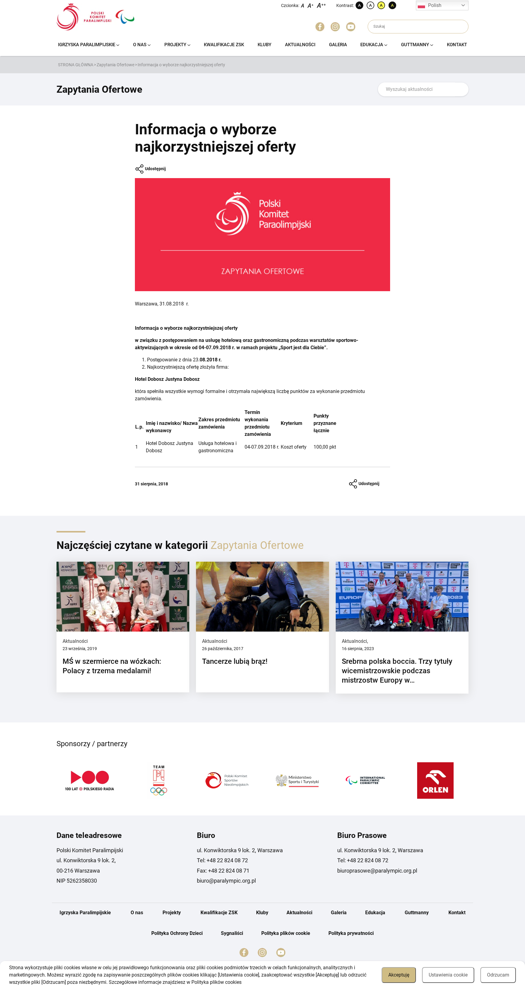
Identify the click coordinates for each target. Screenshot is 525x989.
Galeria (338, 44)
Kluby (264, 44)
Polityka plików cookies (216, 982)
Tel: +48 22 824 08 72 (222, 860)
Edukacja (371, 44)
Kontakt (457, 44)
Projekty (175, 44)
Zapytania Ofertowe (115, 64)
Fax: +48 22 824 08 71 (223, 870)
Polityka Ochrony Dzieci (177, 933)
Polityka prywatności (351, 933)
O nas (139, 44)
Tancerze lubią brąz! (234, 661)
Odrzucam (498, 975)
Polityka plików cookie (285, 933)
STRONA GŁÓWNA (75, 64)
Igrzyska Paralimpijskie (86, 44)
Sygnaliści (232, 933)
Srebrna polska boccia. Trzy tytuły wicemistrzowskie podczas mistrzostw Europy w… (397, 670)
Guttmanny (415, 44)
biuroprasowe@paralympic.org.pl (377, 870)
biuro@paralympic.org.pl (226, 880)
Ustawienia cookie (448, 975)
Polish (434, 5)
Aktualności (300, 44)
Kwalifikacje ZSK (224, 44)
